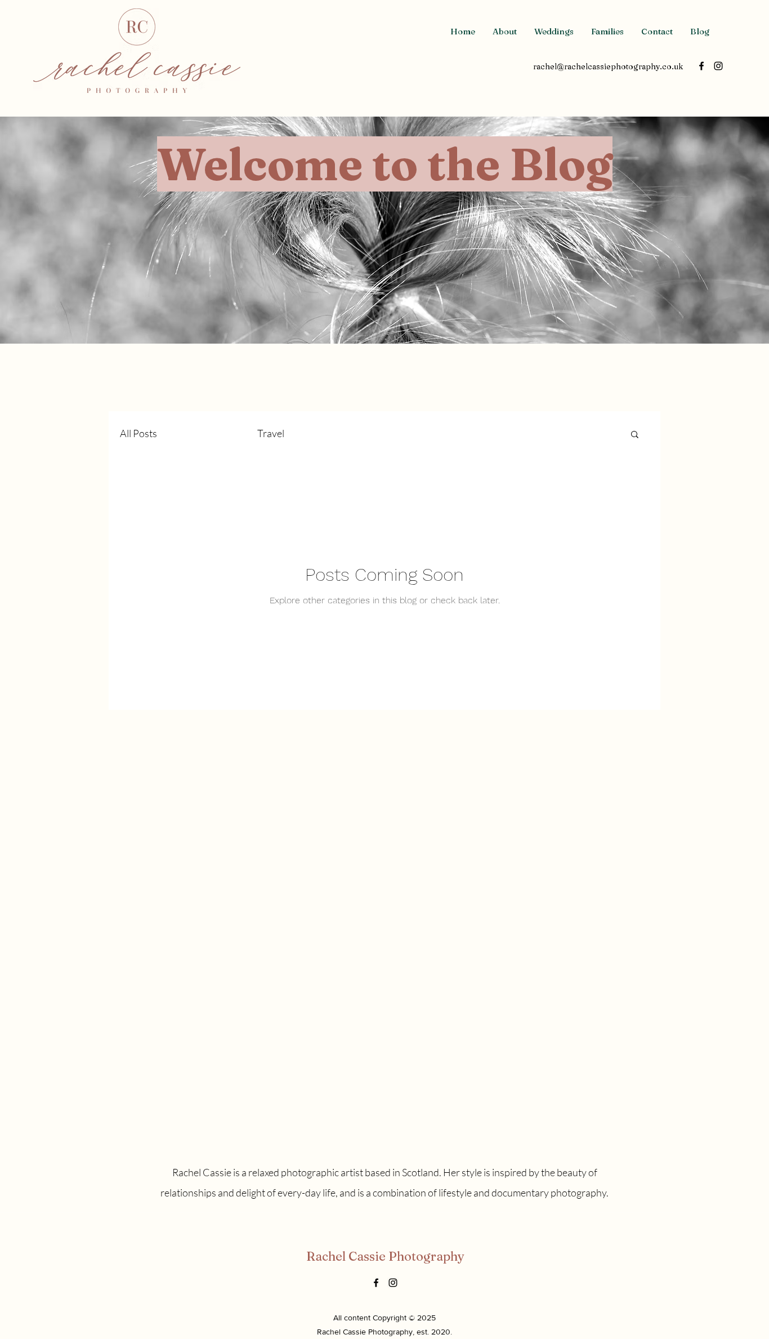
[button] (634, 435)
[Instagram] (718, 66)
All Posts (138, 433)
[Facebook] (701, 66)
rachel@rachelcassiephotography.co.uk (608, 66)
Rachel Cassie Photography (385, 1256)
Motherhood (207, 433)
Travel (270, 433)
